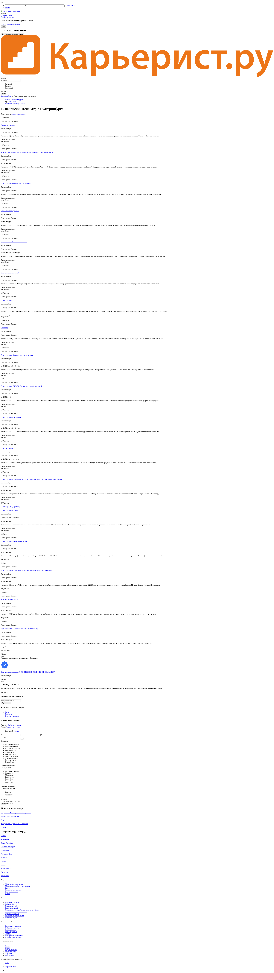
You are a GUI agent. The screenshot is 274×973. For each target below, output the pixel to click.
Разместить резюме (12, 902)
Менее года (9, 775)
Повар (7, 894)
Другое (3, 827)
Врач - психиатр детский (10, 211)
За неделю (9, 794)
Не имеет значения (12, 745)
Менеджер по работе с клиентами (17, 886)
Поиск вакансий (11, 906)
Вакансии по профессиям (14, 916)
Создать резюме (6, 15)
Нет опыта (9, 773)
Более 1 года (9, 777)
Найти (4, 804)
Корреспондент (10, 952)
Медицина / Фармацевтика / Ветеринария (16, 813)
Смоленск (4, 872)
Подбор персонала (7, 17)
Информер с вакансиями (14, 936)
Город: (3, 727)
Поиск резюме (10, 930)
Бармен (7, 946)
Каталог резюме (11, 932)
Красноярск (5, 876)
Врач (7, 712)
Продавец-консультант (13, 890)
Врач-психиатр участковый (11, 417)
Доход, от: (4, 737)
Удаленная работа (11, 758)
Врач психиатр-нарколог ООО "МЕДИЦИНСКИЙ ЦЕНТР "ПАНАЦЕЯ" (28, 672)
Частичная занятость (12, 748)
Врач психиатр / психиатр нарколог (14, 242)
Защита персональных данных (16, 912)
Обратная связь (10, 967)
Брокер (7, 948)
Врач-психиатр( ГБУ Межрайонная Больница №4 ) (19, 629)
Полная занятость (11, 746)
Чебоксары (5, 850)
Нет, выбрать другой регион (14, 34)
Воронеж (4, 857)
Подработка (9, 762)
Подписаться (6, 703)
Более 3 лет (9, 781)
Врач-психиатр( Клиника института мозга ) (17, 355)
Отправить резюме (8, 139)
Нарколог (8, 714)
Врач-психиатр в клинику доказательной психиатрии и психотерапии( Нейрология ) (32, 479)
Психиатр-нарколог (8, 125)
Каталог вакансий (11, 908)
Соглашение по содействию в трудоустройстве (22, 910)
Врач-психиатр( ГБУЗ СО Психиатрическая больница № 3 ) (22, 386)
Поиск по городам (12, 918)
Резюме (8, 86)
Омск (3, 865)
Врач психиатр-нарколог (10, 599)
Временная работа (11, 750)
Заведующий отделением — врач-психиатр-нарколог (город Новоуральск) (28, 152)
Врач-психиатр (6, 300)
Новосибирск (6, 868)
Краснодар (5, 839)
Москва (3, 836)
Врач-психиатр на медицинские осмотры (16, 183)
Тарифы (8, 934)
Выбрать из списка (15, 725)
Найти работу (10, 904)
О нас (7, 963)
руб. (22, 739)
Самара (3, 861)
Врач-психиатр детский (9, 510)
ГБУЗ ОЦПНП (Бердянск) (10, 507)
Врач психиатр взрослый (10, 273)
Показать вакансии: (8, 788)
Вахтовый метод (11, 754)
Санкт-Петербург (7, 843)
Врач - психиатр (7, 448)
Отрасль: (4, 725)
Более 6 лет (9, 783)
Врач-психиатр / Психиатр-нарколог (14, 541)
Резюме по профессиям (13, 937)
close (3, 26)
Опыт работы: (6, 767)
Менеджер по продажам (14, 884)
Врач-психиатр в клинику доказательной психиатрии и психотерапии (26, 570)
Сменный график (11, 756)
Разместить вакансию (13, 926)
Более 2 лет (9, 779)
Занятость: (4, 741)
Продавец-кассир (11, 892)
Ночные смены (10, 760)
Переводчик (9, 955)
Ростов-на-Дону (7, 854)
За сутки (8, 792)
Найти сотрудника (12, 928)
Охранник (9, 953)
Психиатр (4, 328)
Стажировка (9, 752)
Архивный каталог (12, 914)
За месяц (8, 796)
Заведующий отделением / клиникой (14, 824)
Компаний (9, 88)
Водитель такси (11, 950)
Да (2, 34)
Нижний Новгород (8, 847)
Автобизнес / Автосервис (10, 816)
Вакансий (8, 84)
